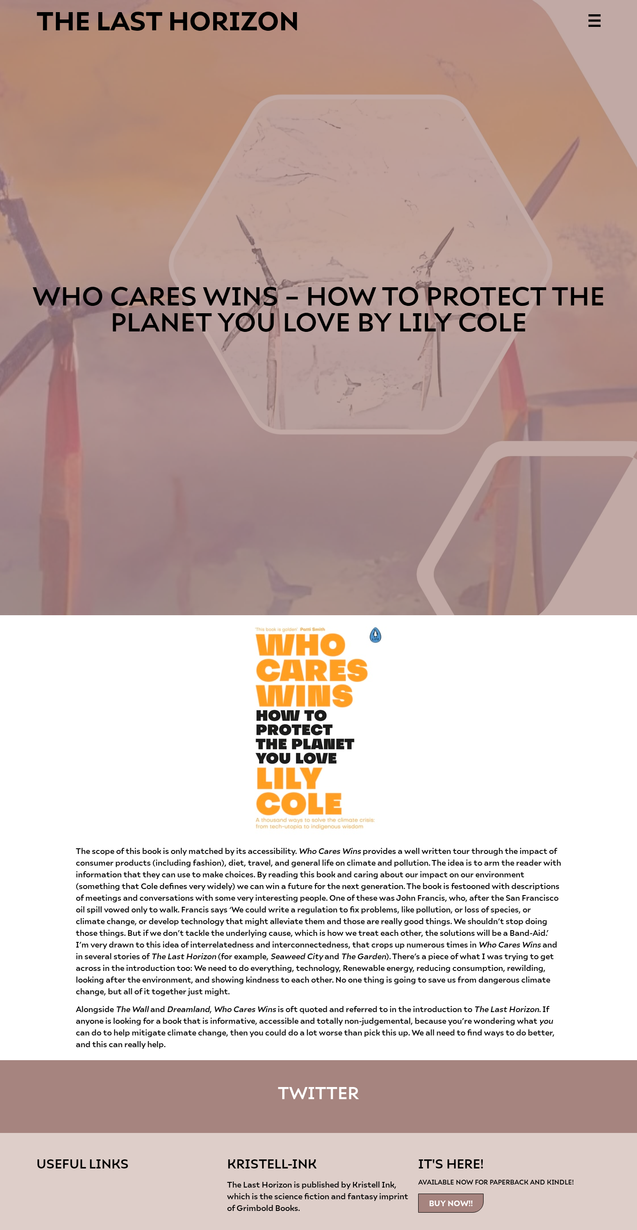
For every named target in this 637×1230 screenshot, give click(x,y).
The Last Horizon (167, 19)
